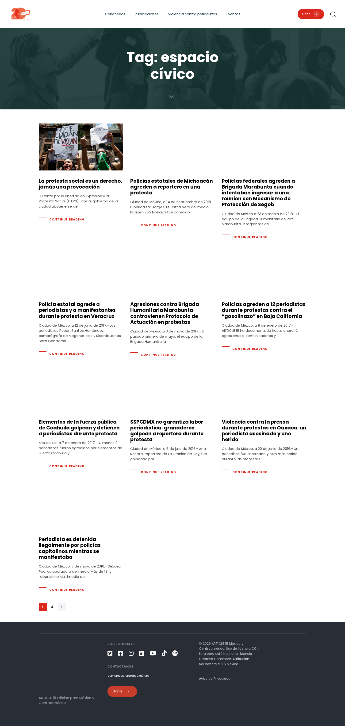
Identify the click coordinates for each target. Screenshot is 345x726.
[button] (333, 14)
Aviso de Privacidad (214, 678)
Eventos (233, 14)
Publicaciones (147, 14)
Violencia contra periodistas (192, 14)
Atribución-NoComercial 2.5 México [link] (225, 661)
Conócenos (115, 14)
